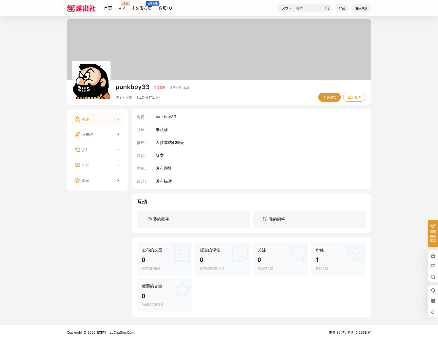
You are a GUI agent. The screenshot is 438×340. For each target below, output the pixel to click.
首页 (108, 8)
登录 (342, 8)
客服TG (165, 8)
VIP (122, 6)
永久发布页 (142, 6)
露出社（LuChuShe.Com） (116, 332)
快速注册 (361, 8)
